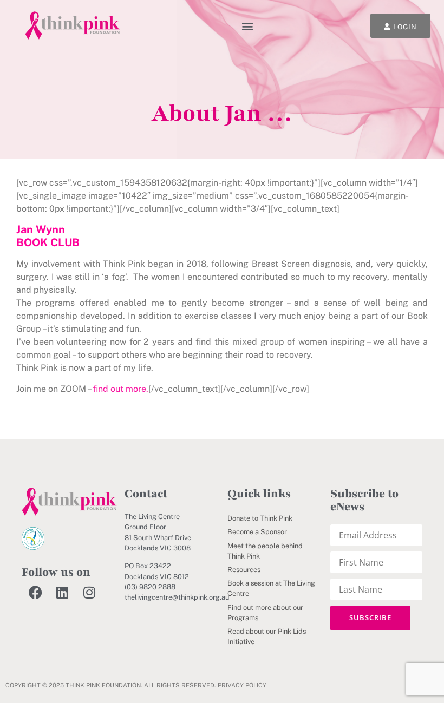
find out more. (120, 389)
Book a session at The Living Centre (271, 588)
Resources (243, 570)
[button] (248, 26)
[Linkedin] (62, 592)
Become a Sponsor (257, 532)
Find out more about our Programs (265, 612)
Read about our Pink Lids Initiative (266, 636)
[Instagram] (89, 592)
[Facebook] (35, 592)
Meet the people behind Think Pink (265, 551)
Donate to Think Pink (259, 518)
